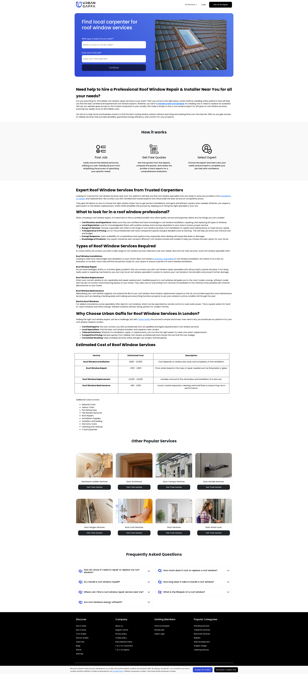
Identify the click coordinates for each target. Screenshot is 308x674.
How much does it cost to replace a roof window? (187, 570)
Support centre (121, 630)
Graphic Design (200, 646)
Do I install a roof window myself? (99, 582)
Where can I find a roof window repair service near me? (111, 592)
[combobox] (114, 44)
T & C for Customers (124, 646)
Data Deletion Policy (123, 642)
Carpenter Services (202, 630)
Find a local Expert (162, 626)
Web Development (202, 642)
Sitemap (79, 654)
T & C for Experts (122, 650)
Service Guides (82, 638)
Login (203, 4)
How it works (81, 626)
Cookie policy (121, 638)
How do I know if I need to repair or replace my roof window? (109, 571)
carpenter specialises (163, 258)
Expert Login (160, 634)
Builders (197, 638)
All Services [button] (190, 4)
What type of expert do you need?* (98, 38)
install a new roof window (171, 103)
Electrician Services (202, 634)
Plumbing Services (201, 626)
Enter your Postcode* (92, 52)
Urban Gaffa (144, 319)
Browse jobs (159, 630)
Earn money (81, 630)
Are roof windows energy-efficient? (100, 602)
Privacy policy (121, 634)
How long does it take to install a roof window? (186, 582)
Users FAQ (80, 642)
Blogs (78, 646)
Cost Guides (81, 634)
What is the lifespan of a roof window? (181, 592)
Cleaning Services (201, 650)
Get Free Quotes (94, 487)
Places (78, 650)
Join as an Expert (220, 4)
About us (119, 626)
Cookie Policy (118, 671)
